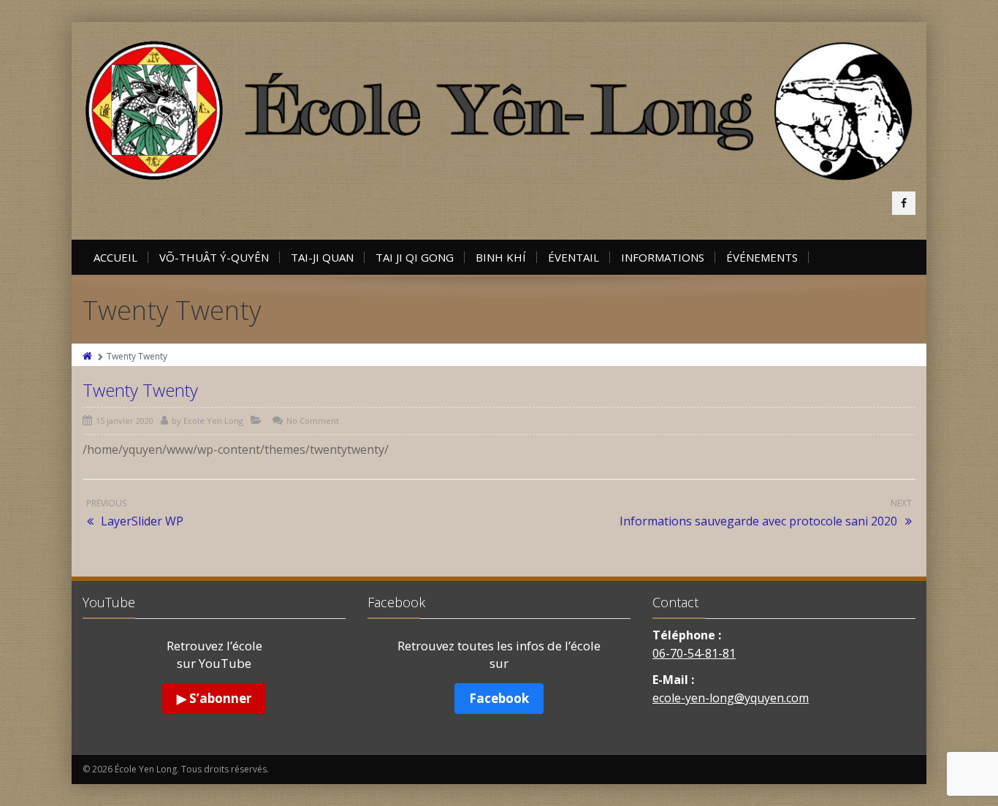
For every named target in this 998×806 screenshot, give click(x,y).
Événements (762, 257)
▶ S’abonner (214, 698)
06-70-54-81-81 (694, 653)
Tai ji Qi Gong (415, 257)
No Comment (312, 420)
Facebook (499, 698)
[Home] (88, 356)
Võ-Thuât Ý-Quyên (214, 257)
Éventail (573, 257)
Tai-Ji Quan (322, 257)
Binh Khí (501, 257)
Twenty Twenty (140, 390)
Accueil (115, 257)
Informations (662, 257)
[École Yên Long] (499, 110)
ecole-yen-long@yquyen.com (730, 698)
